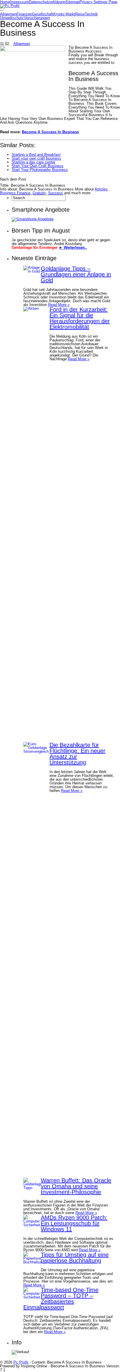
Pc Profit (20, 1362)
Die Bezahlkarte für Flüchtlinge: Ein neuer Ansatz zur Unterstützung (77, 754)
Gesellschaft (42, 14)
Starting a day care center (33, 162)
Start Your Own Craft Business (37, 166)
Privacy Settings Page (98, 2)
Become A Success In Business (50, 132)
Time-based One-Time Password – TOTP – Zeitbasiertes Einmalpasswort (60, 1298)
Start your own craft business (36, 158)
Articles (101, 189)
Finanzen (24, 14)
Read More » (59, 305)
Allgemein (8, 14)
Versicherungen (37, 18)
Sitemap (73, 2)
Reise (80, 14)
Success (55, 193)
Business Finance (15, 193)
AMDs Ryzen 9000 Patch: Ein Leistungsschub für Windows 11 (74, 1223)
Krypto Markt (64, 14)
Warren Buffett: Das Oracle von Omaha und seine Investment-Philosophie (76, 1186)
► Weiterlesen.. (73, 247)
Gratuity (39, 193)
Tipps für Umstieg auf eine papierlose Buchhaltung (75, 1258)
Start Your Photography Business (40, 170)
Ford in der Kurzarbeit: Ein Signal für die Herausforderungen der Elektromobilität (80, 318)
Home (5, 2)
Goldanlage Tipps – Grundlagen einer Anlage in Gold (76, 274)
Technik (91, 14)
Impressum (19, 2)
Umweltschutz (12, 18)
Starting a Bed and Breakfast (36, 154)
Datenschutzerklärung (47, 2)
